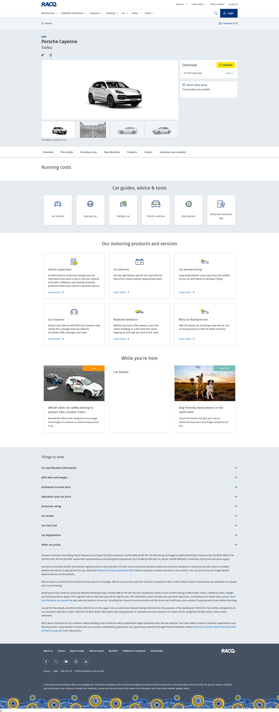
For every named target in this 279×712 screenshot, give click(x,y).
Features (132, 152)
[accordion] (139, 468)
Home (135, 13)
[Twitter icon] (56, 661)
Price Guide (67, 152)
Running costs (89, 152)
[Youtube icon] (66, 661)
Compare (227, 65)
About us (180, 4)
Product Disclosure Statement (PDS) (115, 570)
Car (123, 13)
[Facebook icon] (46, 661)
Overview (48, 152)
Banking (111, 13)
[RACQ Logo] (228, 651)
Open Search (215, 13)
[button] (229, 13)
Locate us (233, 4)
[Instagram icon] (76, 661)
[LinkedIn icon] (86, 661)
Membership (48, 13)
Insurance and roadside (173, 152)
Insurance (95, 13)
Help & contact (217, 4)
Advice (148, 152)
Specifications (112, 152)
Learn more (54, 292)
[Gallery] (110, 90)
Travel (148, 13)
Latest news (197, 4)
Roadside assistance (72, 13)
